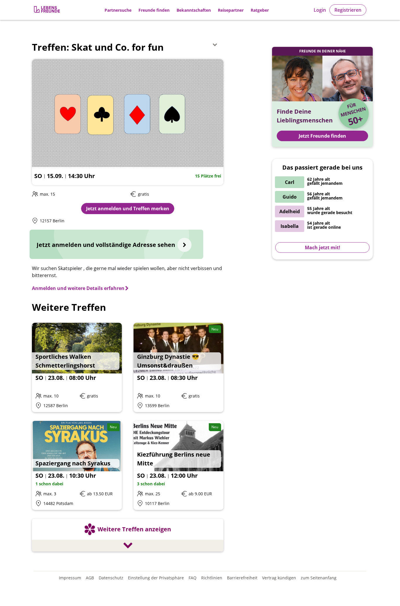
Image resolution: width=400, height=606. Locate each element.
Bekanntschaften (194, 10)
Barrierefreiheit (242, 578)
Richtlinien (211, 578)
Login (320, 10)
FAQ (192, 578)
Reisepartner (231, 10)
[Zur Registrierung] (47, 10)
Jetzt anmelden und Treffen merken (127, 208)
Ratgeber (260, 10)
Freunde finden (154, 10)
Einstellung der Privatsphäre (156, 578)
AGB (90, 578)
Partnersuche (118, 10)
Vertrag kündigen (279, 578)
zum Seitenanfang (318, 578)
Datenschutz (111, 578)
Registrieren (347, 10)
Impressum (70, 578)
